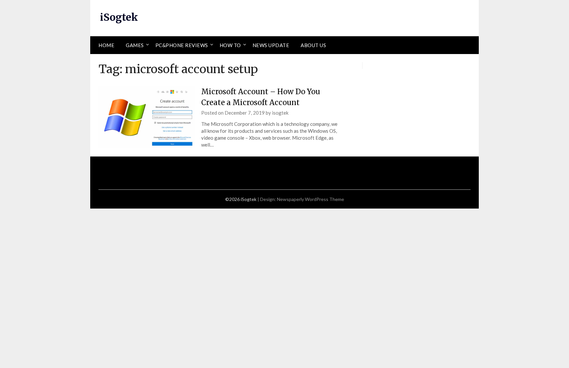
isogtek (280, 113)
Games (135, 45)
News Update (271, 45)
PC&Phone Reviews (181, 45)
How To (230, 45)
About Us (313, 45)
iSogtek (119, 17)
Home (106, 45)
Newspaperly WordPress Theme (310, 199)
